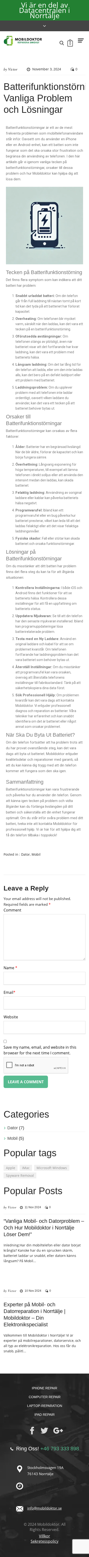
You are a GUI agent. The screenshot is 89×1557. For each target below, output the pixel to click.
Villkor (44, 1536)
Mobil (36, 854)
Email (9, 992)
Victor (12, 69)
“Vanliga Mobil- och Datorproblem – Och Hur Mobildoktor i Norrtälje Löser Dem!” (44, 1227)
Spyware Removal (20, 1175)
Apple (10, 1168)
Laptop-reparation (44, 1406)
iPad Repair (44, 1414)
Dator (25, 854)
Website (11, 1017)
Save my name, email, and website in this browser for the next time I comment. (40, 1050)
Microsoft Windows (52, 1168)
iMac (26, 1168)
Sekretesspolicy (44, 1541)
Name (10, 967)
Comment (12, 910)
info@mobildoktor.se (44, 1508)
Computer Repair (45, 1397)
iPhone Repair (44, 1388)
